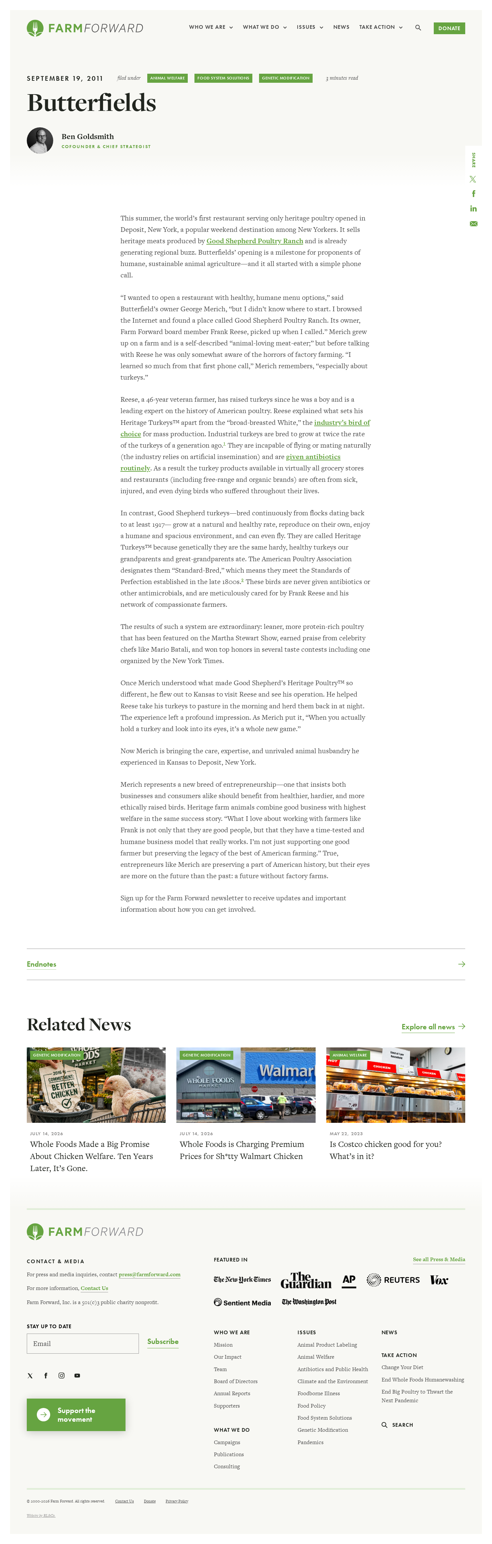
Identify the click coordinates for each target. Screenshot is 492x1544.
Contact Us (94, 1288)
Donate (449, 28)
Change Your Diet (402, 1367)
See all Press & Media (439, 1259)
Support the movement (76, 1414)
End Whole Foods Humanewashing (423, 1380)
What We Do (261, 26)
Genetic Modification (286, 78)
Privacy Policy (177, 1501)
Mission (223, 1345)
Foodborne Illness (319, 1393)
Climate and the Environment (333, 1381)
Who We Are (207, 26)
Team (220, 1369)
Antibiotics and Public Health (333, 1369)
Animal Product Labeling (327, 1345)
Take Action (377, 26)
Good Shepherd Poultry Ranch (255, 241)
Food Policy (312, 1406)
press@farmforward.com (149, 1274)
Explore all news (428, 1027)
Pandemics (311, 1442)
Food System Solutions (223, 78)
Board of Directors (236, 1381)
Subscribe (163, 1341)
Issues (306, 26)
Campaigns (227, 1442)
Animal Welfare (167, 78)
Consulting (227, 1466)
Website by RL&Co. (41, 1515)
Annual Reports (232, 1393)
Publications (229, 1454)
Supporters (227, 1406)
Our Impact (228, 1357)
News (341, 26)
